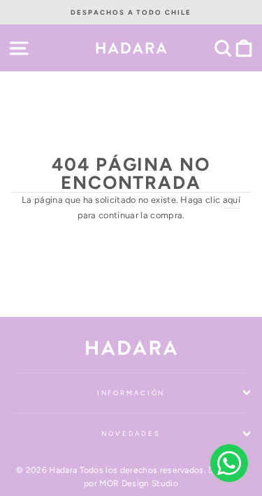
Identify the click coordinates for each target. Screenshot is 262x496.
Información (131, 393)
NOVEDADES (131, 433)
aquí (231, 199)
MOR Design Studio (138, 483)
